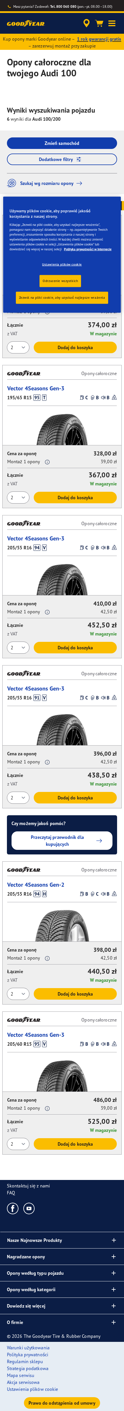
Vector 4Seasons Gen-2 (35, 884)
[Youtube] (29, 1208)
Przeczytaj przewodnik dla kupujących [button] (57, 840)
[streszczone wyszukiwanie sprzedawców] (86, 23)
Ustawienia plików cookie (62, 264)
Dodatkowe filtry (56, 159)
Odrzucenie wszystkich (60, 281)
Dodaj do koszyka (75, 347)
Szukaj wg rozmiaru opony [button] (47, 183)
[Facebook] (13, 1208)
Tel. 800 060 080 (63, 6)
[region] (62, 254)
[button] (112, 23)
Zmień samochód (62, 143)
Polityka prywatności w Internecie (88, 249)
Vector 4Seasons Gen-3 (35, 388)
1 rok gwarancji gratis (99, 39)
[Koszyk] (99, 23)
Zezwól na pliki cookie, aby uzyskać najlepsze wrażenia (62, 298)
